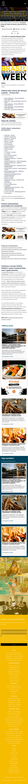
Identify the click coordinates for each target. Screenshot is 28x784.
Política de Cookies (6, 780)
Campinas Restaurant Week (17, 36)
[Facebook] (14, 585)
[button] (25, 3)
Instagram (14, 569)
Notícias (17, 22)
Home (2, 22)
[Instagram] (14, 565)
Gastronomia (11, 22)
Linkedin (14, 607)
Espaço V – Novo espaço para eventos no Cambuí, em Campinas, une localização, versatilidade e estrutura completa (14, 346)
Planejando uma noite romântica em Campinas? (14, 258)
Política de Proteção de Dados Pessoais (14, 777)
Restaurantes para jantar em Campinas (11, 253)
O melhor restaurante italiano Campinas (11, 247)
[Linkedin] (14, 604)
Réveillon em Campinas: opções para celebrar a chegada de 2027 (13, 444)
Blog (6, 22)
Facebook (14, 588)
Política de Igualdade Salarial (19, 780)
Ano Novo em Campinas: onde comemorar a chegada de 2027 (11, 415)
